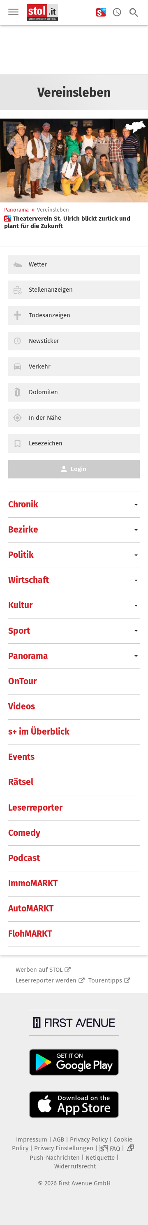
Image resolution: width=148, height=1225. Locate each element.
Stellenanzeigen (51, 289)
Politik (21, 554)
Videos (21, 706)
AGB (58, 1139)
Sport (19, 631)
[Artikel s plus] (74, 160)
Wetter (38, 264)
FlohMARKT (30, 933)
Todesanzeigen (49, 315)
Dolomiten (43, 392)
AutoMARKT (30, 908)
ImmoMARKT (33, 883)
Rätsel (20, 782)
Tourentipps (105, 980)
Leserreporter (35, 807)
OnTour (22, 681)
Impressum (31, 1139)
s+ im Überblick (38, 731)
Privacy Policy (89, 1139)
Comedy (24, 833)
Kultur (20, 605)
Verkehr (40, 366)
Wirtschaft (28, 580)
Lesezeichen (45, 443)
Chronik (23, 504)
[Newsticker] (117, 13)
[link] (74, 222)
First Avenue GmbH (84, 1183)
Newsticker (44, 341)
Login (78, 469)
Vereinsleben (53, 210)
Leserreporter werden (46, 980)
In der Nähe (45, 417)
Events (21, 757)
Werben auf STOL (39, 969)
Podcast (24, 858)
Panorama (16, 210)
